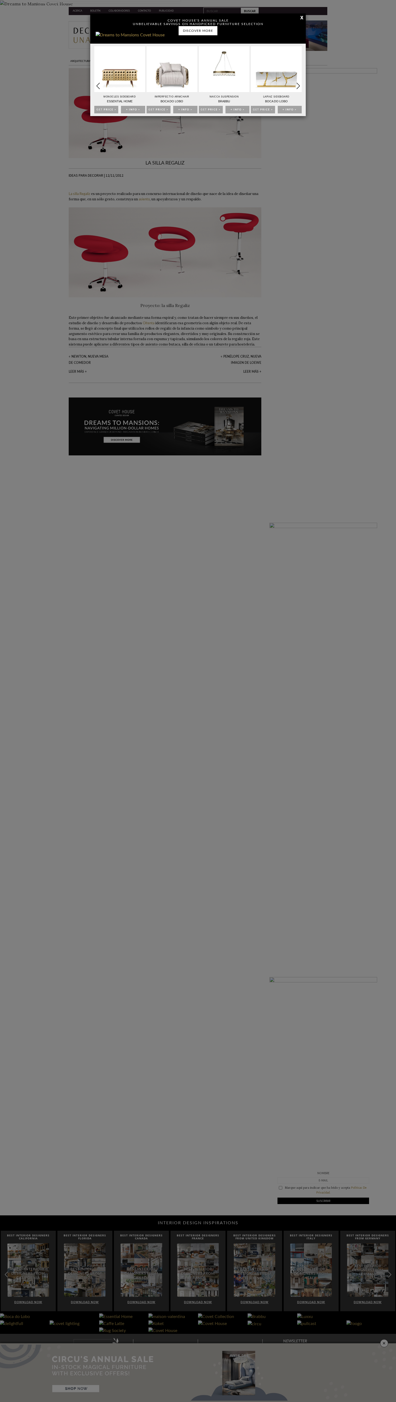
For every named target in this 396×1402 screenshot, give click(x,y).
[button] (298, 86)
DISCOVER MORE (198, 30)
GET (106, 110)
